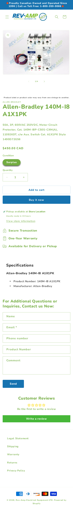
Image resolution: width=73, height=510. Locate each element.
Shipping (13, 446)
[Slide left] (29, 81)
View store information (20, 221)
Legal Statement (18, 438)
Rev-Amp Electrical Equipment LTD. (34, 500)
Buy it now (36, 200)
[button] (7, 17)
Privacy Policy (16, 470)
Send (13, 384)
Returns (12, 462)
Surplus (11, 162)
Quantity (8, 170)
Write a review (36, 419)
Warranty (13, 454)
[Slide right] (44, 81)
